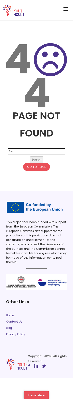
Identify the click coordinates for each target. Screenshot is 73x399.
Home (10, 315)
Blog (9, 328)
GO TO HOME (36, 167)
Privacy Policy (15, 334)
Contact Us (14, 322)
